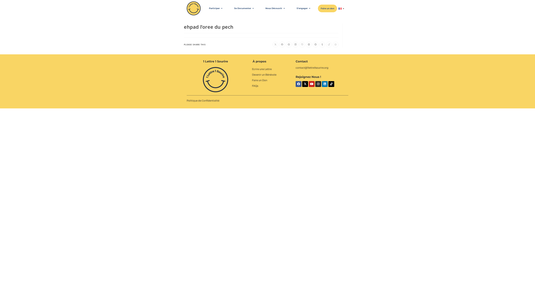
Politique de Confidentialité (203, 100)
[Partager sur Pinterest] (289, 44)
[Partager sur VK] (309, 44)
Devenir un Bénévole (264, 74)
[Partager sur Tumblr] (322, 44)
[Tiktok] (331, 84)
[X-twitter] (305, 84)
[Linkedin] (325, 84)
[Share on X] (275, 44)
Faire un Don (259, 80)
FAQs (255, 85)
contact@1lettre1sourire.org (312, 67)
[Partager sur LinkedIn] (295, 44)
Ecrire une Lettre (262, 69)
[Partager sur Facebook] (282, 44)
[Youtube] (312, 84)
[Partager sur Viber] (302, 44)
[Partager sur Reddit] (315, 44)
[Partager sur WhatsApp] (335, 44)
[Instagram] (318, 84)
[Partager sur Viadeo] (329, 44)
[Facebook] (298, 84)
